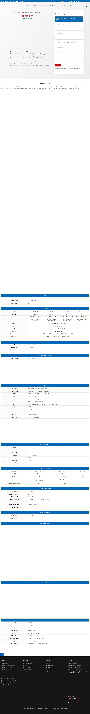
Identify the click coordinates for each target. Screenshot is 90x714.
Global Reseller (50, 5)
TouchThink (35, 5)
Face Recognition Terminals (7, 678)
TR (85, 1)
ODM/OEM (48, 667)
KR (78, 1)
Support (57, 5)
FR (71, 1)
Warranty (47, 675)
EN (60, 1)
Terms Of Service (48, 708)
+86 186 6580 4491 (7, 1)
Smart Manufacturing (27, 663)
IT (81, 1)
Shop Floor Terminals (5, 669)
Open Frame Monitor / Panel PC (8, 682)
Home (28, 5)
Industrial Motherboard (6, 684)
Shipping (47, 671)
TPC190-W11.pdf (33, 300)
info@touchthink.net (19, 1)
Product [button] (41, 5)
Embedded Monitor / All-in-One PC (8, 680)
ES (64, 1)
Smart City (25, 665)
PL (74, 1)
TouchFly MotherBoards (31, 708)
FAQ (46, 669)
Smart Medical (26, 667)
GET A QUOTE (72, 703)
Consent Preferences (64, 708)
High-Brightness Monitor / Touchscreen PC (10, 673)
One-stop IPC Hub (27, 673)
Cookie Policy (56, 708)
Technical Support (49, 665)
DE (67, 1)
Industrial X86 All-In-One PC (7, 667)
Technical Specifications (28, 18)
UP (2, 654)
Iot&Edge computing (27, 671)
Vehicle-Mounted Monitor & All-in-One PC (10, 677)
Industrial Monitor (5, 663)
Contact (78, 5)
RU (88, 1)
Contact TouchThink (72, 663)
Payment (47, 673)
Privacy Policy (40, 708)
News (71, 5)
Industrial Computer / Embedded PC (9, 671)
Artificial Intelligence (27, 669)
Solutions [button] (64, 5)
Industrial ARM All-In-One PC (7, 665)
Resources (48, 663)
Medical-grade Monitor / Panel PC (8, 675)
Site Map (23, 708)
